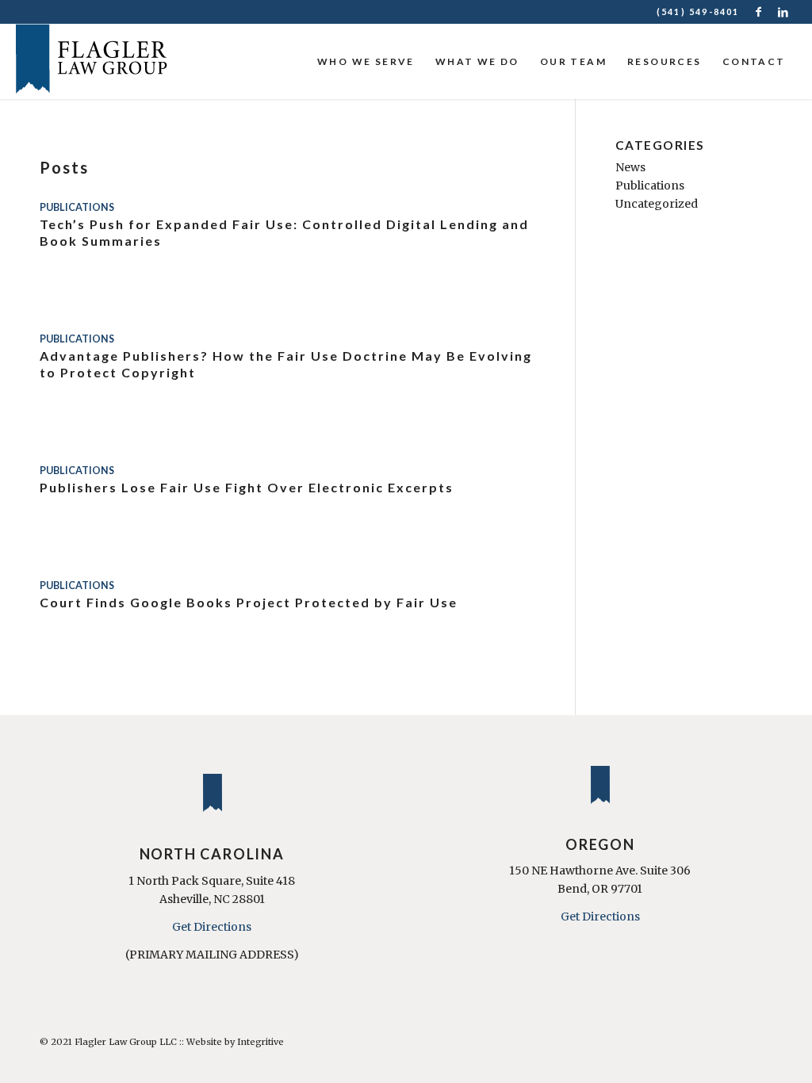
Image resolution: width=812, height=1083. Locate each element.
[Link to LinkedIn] (784, 12)
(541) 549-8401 (698, 11)
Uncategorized (656, 204)
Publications (77, 207)
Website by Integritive (235, 1041)
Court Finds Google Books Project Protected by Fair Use (249, 602)
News (630, 167)
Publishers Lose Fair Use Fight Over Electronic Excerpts (247, 487)
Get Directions (211, 927)
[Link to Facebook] (760, 12)
